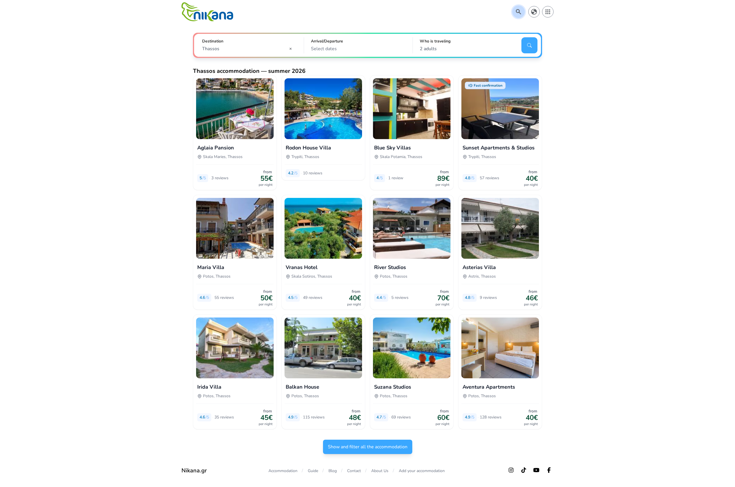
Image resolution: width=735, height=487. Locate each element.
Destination (212, 41)
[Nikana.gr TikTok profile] (523, 470)
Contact (354, 471)
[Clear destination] (292, 48)
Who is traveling (435, 41)
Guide (313, 471)
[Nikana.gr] (207, 11)
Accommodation (282, 471)
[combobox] (249, 48)
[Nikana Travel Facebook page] (549, 470)
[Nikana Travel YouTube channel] (536, 470)
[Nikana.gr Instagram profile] (511, 470)
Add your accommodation (422, 471)
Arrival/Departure (327, 41)
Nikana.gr (194, 470)
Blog (332, 471)
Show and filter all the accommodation (367, 447)
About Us (379, 471)
